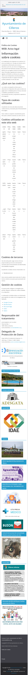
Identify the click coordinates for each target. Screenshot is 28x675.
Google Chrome (8, 302)
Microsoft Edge (8, 306)
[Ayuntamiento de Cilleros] (3, 38)
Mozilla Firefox (8, 304)
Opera (5, 311)
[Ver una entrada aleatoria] (24, 38)
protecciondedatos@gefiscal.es (18, 342)
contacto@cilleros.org (7, 640)
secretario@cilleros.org (16, 327)
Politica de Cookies (6, 649)
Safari (5, 308)
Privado (3, 659)
